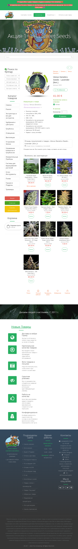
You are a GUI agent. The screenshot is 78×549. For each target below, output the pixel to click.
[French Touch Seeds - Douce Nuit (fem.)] (31, 197)
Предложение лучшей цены (28, 499)
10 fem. (58, 104)
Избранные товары (30, 494)
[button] (14, 226)
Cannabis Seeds (26, 15)
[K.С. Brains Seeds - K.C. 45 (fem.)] (64, 166)
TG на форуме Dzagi (30, 471)
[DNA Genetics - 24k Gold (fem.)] (31, 262)
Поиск (28, 293)
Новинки (12, 203)
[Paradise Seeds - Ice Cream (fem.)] (64, 197)
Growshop (38, 15)
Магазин (55, 71)
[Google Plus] (64, 487)
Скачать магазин (29, 444)
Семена (63, 71)
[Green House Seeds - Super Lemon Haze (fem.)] (48, 229)
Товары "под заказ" (29, 490)
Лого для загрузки (29, 505)
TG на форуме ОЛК (29, 463)
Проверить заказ (48, 293)
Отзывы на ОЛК (29, 467)
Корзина (67, 293)
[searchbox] (39, 57)
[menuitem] (68, 67)
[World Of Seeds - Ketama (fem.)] (48, 166)
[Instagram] (71, 487)
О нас (25, 475)
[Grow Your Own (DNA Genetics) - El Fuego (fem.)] (31, 229)
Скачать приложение (12, 209)
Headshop (50, 15)
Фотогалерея (28, 448)
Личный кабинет (38, 293)
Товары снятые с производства (28, 484)
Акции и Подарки (29, 452)
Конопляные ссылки (30, 479)
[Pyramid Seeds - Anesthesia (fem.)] (64, 229)
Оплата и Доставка (65, 15)
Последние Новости (30, 460)
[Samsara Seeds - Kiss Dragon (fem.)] (48, 197)
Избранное (57, 293)
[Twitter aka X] (67, 487)
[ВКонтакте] (60, 487)
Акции (12, 198)
